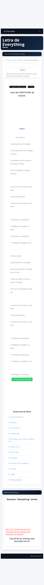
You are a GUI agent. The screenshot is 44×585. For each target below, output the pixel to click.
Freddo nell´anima (16, 417)
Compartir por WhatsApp (22, 379)
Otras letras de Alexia (22, 411)
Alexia (20, 60)
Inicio (8, 60)
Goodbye (13, 458)
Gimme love (14, 452)
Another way (15, 433)
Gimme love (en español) (19, 463)
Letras (14, 60)
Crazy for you (15, 428)
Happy (12, 474)
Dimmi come (14, 447)
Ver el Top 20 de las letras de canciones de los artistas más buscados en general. (18, 531)
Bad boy (13, 422)
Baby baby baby (16, 480)
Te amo (13, 469)
